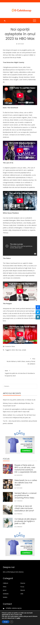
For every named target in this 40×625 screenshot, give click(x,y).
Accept (5, 622)
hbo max (18, 350)
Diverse (22, 583)
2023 (13, 350)
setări (18, 618)
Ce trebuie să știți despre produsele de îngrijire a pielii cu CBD (25, 521)
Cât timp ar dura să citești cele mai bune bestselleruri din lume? (24, 508)
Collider (31, 55)
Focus (22, 587)
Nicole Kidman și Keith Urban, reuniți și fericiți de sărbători (21, 361)
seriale (24, 350)
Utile (21, 594)
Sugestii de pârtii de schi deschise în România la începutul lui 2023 (20, 373)
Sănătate (6, 594)
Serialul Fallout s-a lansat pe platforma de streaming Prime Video (26, 495)
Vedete (5, 597)
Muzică (22, 590)
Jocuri (4, 590)
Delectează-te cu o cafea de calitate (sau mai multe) (26, 482)
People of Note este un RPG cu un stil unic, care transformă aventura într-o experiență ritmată (25, 468)
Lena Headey (27, 223)
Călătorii (5, 583)
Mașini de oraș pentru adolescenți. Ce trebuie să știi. (19, 400)
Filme (13, 346)
